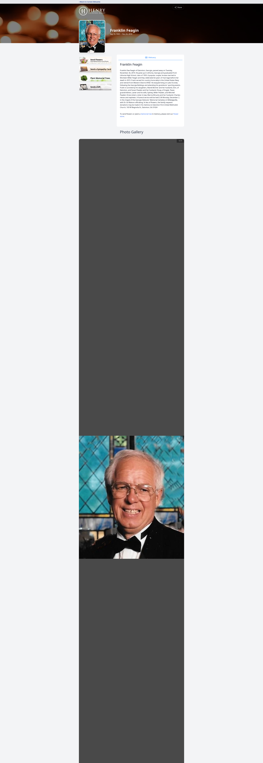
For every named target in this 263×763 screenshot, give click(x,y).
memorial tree (146, 114)
